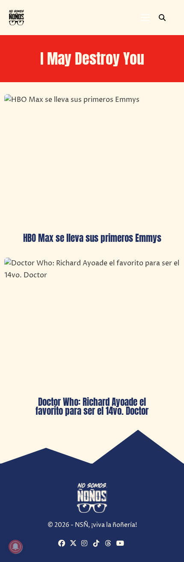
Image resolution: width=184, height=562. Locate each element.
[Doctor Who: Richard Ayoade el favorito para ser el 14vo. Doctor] (92, 324)
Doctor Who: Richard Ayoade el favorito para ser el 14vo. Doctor (92, 406)
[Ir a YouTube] (121, 544)
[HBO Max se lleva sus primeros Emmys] (92, 160)
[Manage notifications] (15, 546)
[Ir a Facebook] (63, 544)
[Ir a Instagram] (86, 544)
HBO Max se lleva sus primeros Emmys (92, 238)
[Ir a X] (74, 544)
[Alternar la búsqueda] (162, 17)
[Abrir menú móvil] (145, 17)
